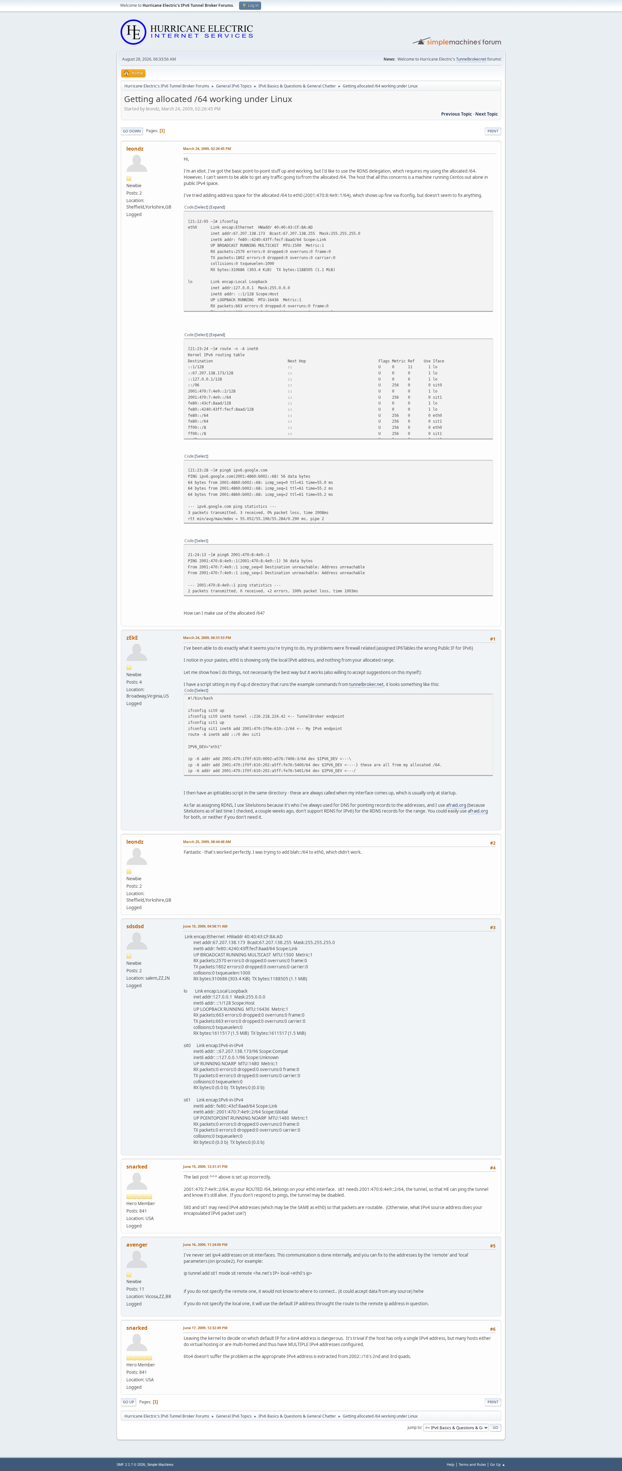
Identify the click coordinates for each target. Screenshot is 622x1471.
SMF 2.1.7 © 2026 (131, 1464)
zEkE (132, 637)
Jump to (414, 1427)
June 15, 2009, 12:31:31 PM (205, 1166)
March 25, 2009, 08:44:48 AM (207, 841)
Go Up (128, 1401)
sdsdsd (135, 926)
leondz (135, 148)
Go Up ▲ (497, 1464)
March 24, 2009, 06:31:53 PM (207, 637)
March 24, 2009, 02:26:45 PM (207, 148)
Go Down (132, 131)
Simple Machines (160, 1464)
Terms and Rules (472, 1464)
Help (451, 1464)
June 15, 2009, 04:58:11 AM (205, 926)
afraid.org (456, 805)
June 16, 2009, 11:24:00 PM (205, 1244)
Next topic (486, 114)
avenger (136, 1244)
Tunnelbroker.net (471, 59)
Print (493, 131)
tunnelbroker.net (366, 684)
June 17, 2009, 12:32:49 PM (205, 1327)
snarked (136, 1166)
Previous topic (456, 114)
